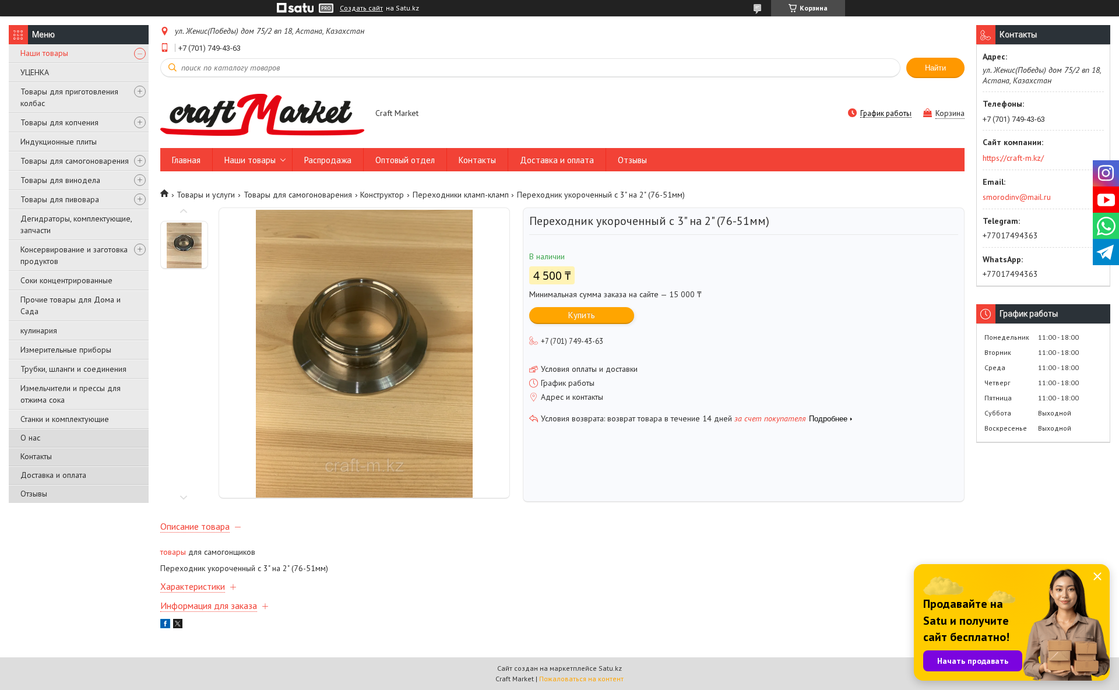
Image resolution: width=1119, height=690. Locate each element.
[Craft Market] (262, 114)
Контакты (36, 456)
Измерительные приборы (65, 349)
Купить (581, 315)
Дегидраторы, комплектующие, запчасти (76, 224)
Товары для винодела (60, 180)
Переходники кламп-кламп (461, 194)
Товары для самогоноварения (74, 161)
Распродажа (327, 160)
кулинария (38, 330)
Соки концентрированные (66, 280)
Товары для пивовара (59, 199)
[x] (177, 625)
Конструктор (382, 194)
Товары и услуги (206, 194)
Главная (186, 160)
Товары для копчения (59, 122)
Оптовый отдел (405, 160)
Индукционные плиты (58, 141)
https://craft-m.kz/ (1013, 158)
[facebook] (165, 625)
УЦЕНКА (34, 72)
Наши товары (44, 53)
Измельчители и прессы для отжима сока (70, 394)
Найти (935, 68)
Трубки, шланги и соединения (73, 369)
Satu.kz (610, 668)
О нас (30, 437)
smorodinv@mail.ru (1017, 197)
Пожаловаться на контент (581, 678)
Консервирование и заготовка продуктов (74, 255)
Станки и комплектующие (64, 419)
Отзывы (33, 493)
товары (173, 552)
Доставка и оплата (53, 475)
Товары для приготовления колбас (69, 97)
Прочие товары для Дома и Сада (70, 305)
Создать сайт (361, 8)
